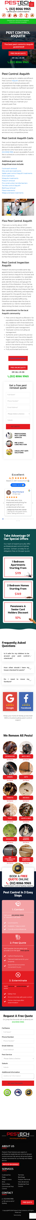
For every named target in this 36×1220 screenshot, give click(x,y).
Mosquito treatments (10, 178)
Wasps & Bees (7, 1179)
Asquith (15, 81)
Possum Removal (24, 1179)
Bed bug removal (8, 188)
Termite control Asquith (11, 185)
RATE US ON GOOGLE (10, 1165)
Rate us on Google (18, 358)
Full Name (6, 1028)
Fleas (3, 1177)
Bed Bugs (21, 1177)
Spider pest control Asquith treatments (17, 173)
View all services (23, 1182)
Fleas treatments (8, 190)
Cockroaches (6, 1175)
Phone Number (8, 1037)
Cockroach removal (9, 168)
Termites (21, 1175)
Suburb (5, 1063)
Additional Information (11, 1072)
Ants (3, 1182)
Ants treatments (8, 176)
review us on (17, 485)
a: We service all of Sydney (8, 1202)
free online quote (18, 53)
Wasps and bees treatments (12, 193)
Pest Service (7, 1054)
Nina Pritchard (18, 492)
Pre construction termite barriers (14, 183)
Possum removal (8, 181)
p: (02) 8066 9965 (7, 1199)
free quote (27, 1202)
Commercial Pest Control (8, 1187)
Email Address (7, 1046)
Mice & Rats (6, 1184)
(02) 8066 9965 (7, 152)
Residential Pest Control (23, 1185)
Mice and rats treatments (11, 171)
